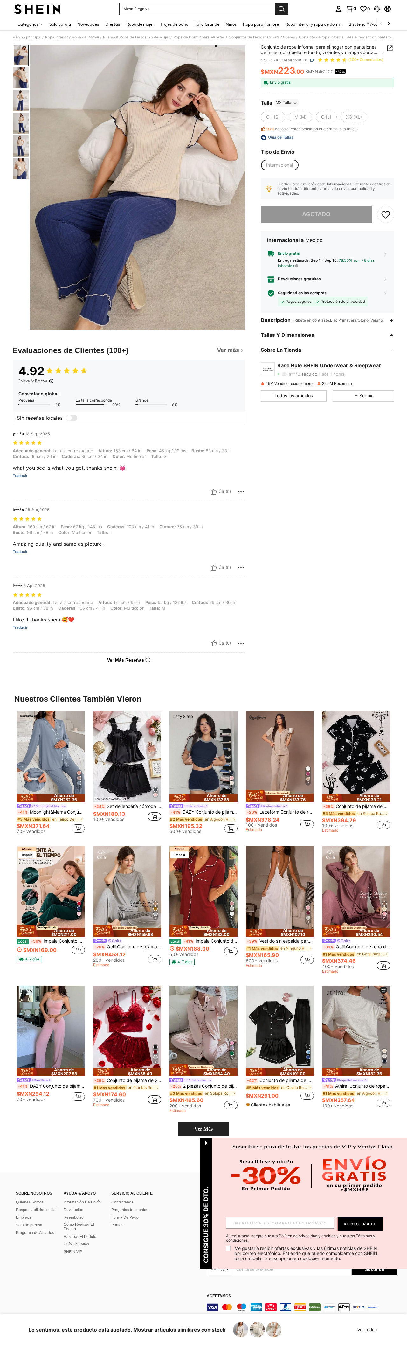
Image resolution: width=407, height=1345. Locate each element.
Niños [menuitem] (231, 24)
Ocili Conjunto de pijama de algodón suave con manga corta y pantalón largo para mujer (127, 946)
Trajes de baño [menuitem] (174, 24)
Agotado (316, 214)
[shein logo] (37, 9)
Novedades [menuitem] (88, 24)
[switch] (71, 418)
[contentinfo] (302, 1307)
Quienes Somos (30, 1202)
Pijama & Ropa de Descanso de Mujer (136, 37)
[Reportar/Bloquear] (241, 492)
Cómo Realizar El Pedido (79, 1226)
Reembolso (74, 1217)
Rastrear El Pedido (80, 1236)
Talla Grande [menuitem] (207, 24)
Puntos (117, 1225)
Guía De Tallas (76, 1244)
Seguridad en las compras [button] (302, 293)
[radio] (273, 117)
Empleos (23, 1217)
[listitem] (50, 773)
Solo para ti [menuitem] (60, 24)
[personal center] (338, 9)
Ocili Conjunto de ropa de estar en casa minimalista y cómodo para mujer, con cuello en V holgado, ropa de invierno (356, 946)
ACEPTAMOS (219, 1296)
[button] (377, 9)
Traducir (20, 476)
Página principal (27, 37)
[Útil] (213, 492)
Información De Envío (82, 1202)
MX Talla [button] (283, 103)
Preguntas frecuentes (129, 1210)
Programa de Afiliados (35, 1233)
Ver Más (203, 1129)
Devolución (73, 1210)
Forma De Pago (125, 1217)
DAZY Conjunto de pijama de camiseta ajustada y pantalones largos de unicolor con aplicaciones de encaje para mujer (51, 1086)
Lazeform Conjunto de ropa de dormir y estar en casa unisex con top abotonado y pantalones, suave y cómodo (280, 812)
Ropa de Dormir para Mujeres (199, 37)
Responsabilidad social (36, 1210)
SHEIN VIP (73, 1252)
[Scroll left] (381, 24)
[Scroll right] (388, 24)
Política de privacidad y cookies (307, 1235)
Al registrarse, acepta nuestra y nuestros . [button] (300, 1238)
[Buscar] (281, 9)
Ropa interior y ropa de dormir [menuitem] (313, 24)
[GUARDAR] (385, 214)
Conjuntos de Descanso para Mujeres (262, 37)
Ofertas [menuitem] (112, 24)
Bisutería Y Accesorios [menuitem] (369, 24)
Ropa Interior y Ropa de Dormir (72, 37)
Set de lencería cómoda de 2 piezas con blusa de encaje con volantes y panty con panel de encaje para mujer (127, 806)
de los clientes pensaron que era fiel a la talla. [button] (310, 129)
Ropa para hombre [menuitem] (261, 24)
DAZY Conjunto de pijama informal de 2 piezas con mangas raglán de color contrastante (204, 812)
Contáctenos (122, 1202)
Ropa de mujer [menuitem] (140, 24)
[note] (51, 798)
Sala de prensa (29, 1225)
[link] (351, 8)
